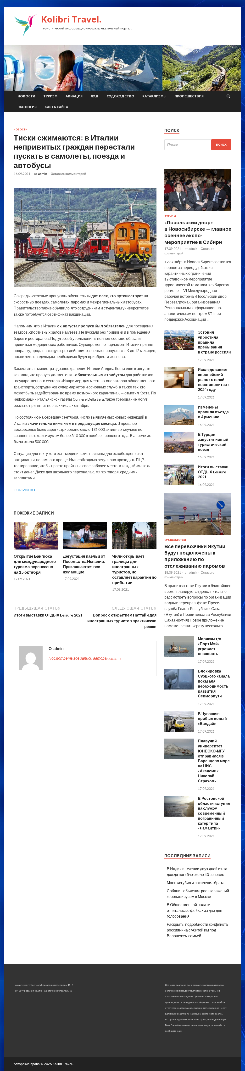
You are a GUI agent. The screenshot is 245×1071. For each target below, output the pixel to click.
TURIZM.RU (24, 490)
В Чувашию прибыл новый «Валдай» (212, 718)
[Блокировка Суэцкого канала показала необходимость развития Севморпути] (179, 688)
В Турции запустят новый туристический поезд (213, 441)
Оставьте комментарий (68, 174)
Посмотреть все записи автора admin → (85, 658)
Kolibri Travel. (71, 19)
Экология (27, 107)
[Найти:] (197, 144)
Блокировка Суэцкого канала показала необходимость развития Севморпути (214, 683)
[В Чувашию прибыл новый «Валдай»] (179, 730)
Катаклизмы (154, 96)
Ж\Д (95, 96)
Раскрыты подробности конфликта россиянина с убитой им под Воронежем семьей (197, 930)
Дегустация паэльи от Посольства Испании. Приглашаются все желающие (84, 564)
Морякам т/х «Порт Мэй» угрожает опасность (209, 646)
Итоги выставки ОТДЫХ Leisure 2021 (213, 472)
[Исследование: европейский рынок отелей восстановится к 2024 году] (179, 386)
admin (42, 174)
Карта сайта (56, 107)
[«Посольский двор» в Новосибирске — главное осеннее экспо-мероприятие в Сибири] (197, 211)
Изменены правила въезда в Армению (213, 412)
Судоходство (120, 96)
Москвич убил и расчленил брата (195, 882)
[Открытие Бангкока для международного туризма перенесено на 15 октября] (36, 550)
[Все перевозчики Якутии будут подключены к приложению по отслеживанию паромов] (197, 535)
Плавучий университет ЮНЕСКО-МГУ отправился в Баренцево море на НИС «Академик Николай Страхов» (214, 761)
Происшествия (189, 96)
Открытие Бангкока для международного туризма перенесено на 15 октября (35, 564)
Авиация (74, 96)
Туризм (50, 96)
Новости (26, 96)
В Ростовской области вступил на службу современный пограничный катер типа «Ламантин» (214, 813)
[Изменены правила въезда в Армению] (179, 423)
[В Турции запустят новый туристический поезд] (179, 451)
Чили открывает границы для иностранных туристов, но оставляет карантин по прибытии (134, 569)
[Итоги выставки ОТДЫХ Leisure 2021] (179, 483)
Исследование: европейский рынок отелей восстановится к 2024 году (213, 379)
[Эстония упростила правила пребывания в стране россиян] (179, 349)
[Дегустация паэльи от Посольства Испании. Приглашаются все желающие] (85, 550)
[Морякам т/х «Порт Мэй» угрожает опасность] (179, 655)
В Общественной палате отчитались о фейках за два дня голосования (194, 910)
